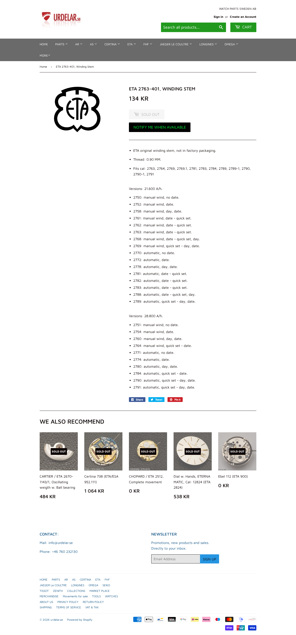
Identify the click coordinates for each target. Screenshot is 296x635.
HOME (44, 44)
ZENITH (58, 591)
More (44, 55)
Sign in (218, 16)
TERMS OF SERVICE (68, 607)
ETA (130, 44)
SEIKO (106, 585)
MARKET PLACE (99, 591)
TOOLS (96, 596)
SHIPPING (46, 607)
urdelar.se (56, 619)
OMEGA (230, 44)
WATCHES (111, 596)
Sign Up (209, 559)
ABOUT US (46, 602)
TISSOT (44, 591)
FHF (146, 44)
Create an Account (243, 16)
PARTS (60, 44)
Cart (246, 27)
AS (92, 44)
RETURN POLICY (93, 602)
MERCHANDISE (49, 596)
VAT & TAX (92, 607)
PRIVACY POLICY (67, 602)
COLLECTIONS (76, 591)
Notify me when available (159, 127)
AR (77, 44)
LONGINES (207, 44)
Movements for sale (75, 596)
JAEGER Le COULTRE (174, 44)
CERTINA (110, 44)
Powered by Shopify (79, 619)
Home (43, 66)
